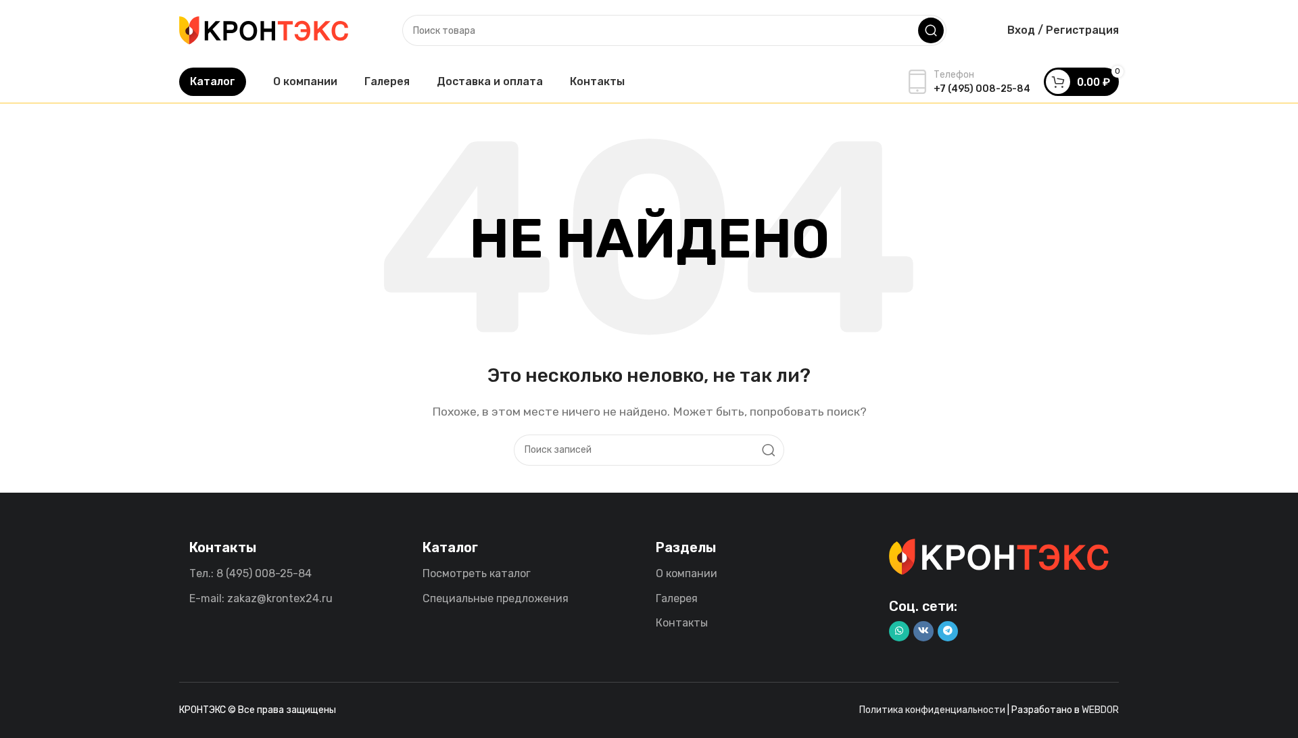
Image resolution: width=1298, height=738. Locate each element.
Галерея (677, 598)
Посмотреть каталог (477, 573)
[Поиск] (931, 30)
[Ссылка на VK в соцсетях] (923, 631)
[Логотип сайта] (263, 29)
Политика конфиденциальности (932, 710)
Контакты (682, 622)
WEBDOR (1100, 710)
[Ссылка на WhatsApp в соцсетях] (899, 631)
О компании (686, 573)
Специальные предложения (496, 598)
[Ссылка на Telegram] (948, 631)
